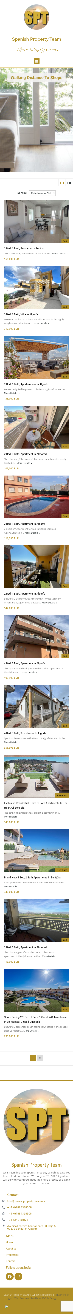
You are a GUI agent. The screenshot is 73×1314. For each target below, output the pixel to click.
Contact (10, 1260)
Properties (12, 1254)
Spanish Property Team (36, 39)
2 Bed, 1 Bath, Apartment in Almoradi (25, 454)
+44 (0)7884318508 (19, 1207)
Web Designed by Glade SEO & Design (35, 1298)
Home (9, 1242)
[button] (37, 61)
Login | (10, 1298)
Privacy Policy (62, 1294)
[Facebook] (10, 1276)
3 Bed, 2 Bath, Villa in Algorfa (21, 314)
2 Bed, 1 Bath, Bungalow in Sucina (24, 248)
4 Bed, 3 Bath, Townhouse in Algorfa (25, 733)
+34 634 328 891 (17, 1219)
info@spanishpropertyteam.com (26, 1201)
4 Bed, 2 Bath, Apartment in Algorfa (24, 663)
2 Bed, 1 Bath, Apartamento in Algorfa (26, 384)
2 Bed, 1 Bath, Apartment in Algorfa (24, 523)
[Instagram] (18, 1276)
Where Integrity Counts (36, 50)
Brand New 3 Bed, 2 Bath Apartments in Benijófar (32, 877)
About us (11, 1248)
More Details (59, 253)
